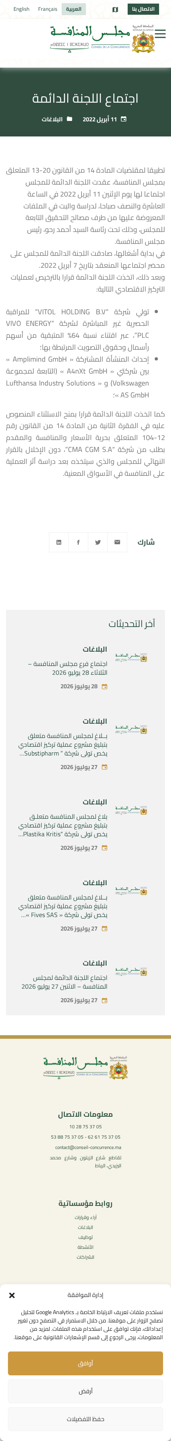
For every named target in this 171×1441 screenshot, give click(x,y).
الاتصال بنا (143, 9)
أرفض (86, 1391)
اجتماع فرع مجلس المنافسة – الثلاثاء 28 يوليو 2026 (67, 668)
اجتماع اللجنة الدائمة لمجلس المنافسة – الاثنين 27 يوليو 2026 (64, 982)
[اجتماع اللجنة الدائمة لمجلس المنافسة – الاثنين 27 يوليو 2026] (131, 973)
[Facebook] (78, 542)
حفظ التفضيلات (85, 1419)
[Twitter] (98, 542)
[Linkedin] (59, 542)
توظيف (85, 1237)
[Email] (117, 542)
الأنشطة (85, 1247)
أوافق (85, 1363)
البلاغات (52, 119)
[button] (12, 1295)
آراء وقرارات (86, 1217)
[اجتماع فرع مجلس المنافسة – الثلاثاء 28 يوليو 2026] (131, 659)
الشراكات (85, 1257)
